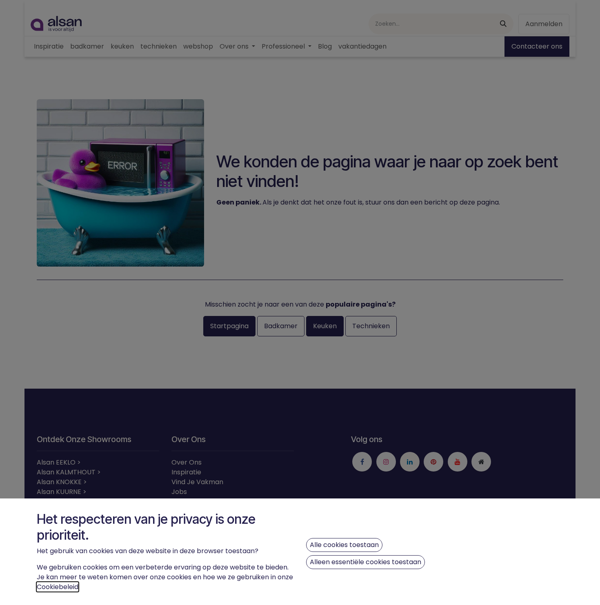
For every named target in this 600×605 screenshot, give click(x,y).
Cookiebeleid (57, 587)
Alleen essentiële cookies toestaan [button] (365, 562)
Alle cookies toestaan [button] (344, 544)
